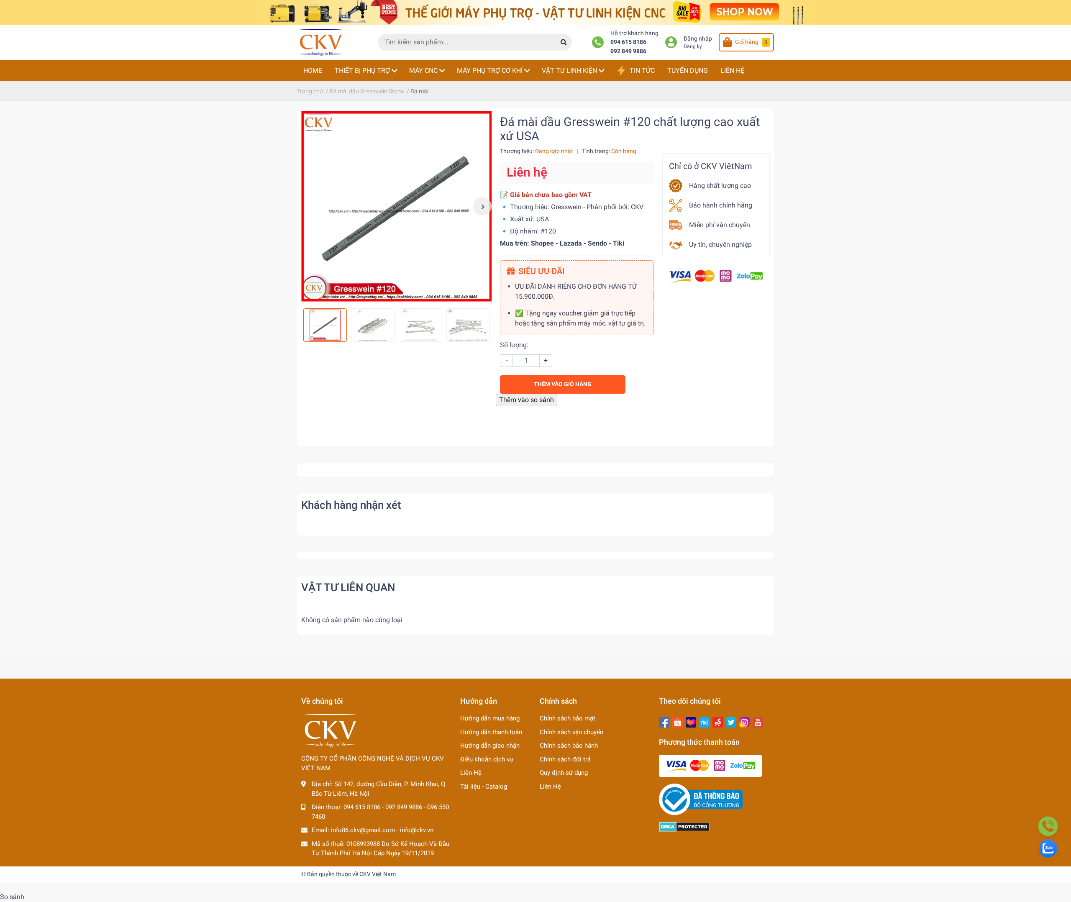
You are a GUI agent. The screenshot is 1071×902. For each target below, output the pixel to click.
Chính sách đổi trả (565, 759)
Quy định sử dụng (564, 772)
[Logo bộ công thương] (701, 799)
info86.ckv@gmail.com (363, 830)
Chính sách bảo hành (569, 745)
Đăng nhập (698, 38)
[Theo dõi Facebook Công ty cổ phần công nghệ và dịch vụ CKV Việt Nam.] (664, 721)
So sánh (12, 897)
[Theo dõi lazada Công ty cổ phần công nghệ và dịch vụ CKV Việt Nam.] (691, 721)
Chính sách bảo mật (567, 718)
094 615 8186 (628, 42)
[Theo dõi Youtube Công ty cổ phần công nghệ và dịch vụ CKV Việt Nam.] (758, 721)
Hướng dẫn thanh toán (491, 732)
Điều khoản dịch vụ (486, 759)
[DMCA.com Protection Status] (684, 826)
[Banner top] (535, 12)
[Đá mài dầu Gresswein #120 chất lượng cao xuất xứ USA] (396, 206)
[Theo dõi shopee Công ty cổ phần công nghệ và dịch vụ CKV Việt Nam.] (677, 721)
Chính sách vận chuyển (571, 732)
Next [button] (482, 206)
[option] (396, 206)
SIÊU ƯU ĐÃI (541, 271)
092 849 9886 (628, 51)
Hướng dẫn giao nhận (490, 745)
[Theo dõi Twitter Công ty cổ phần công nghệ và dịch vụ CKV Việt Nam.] (731, 721)
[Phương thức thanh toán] (716, 276)
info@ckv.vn (416, 830)
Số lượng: (514, 345)
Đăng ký (693, 46)
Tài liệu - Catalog (483, 786)
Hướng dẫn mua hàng (490, 718)
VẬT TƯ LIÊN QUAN (348, 587)
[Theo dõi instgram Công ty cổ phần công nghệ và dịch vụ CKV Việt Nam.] (744, 721)
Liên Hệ (471, 772)
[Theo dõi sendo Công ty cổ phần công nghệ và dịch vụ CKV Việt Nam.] (717, 721)
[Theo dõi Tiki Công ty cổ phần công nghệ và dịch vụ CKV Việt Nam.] (704, 721)
